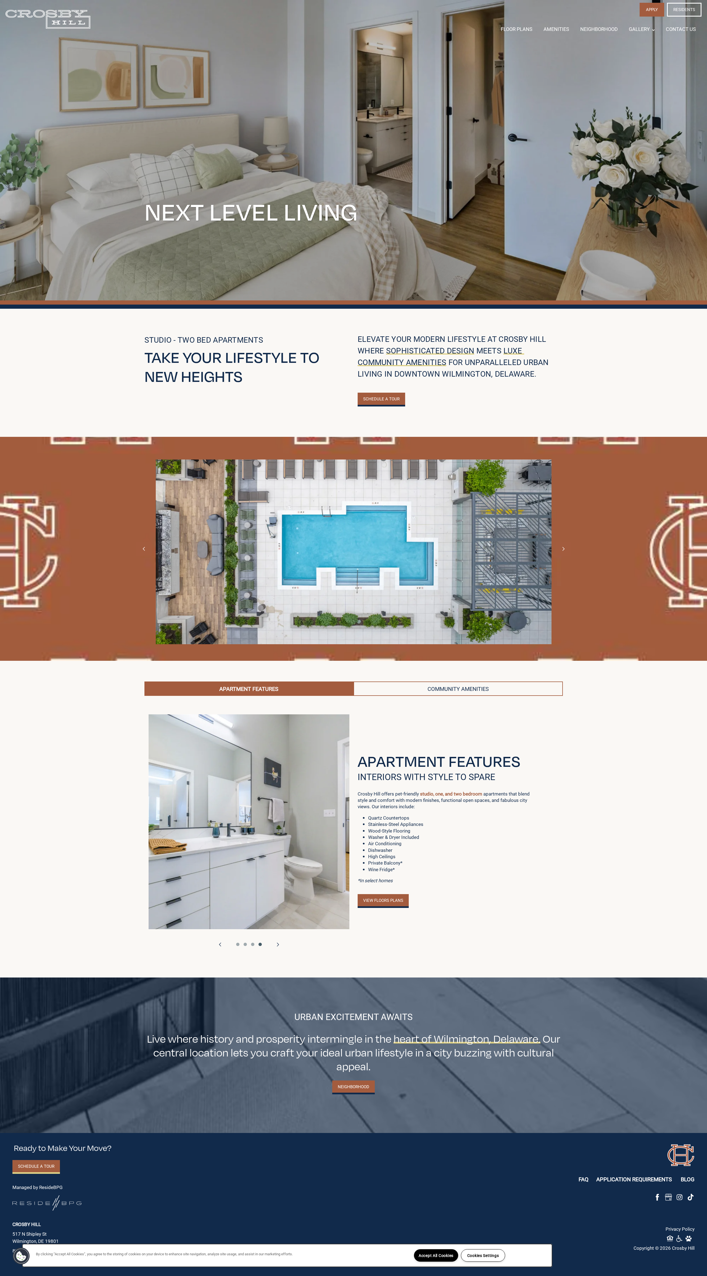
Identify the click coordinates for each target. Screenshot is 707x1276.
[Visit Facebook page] (657, 1197)
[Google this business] (668, 1197)
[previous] (144, 549)
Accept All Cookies (436, 1255)
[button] (652, 10)
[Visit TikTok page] (690, 1197)
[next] (563, 549)
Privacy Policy (680, 1229)
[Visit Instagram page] (679, 1197)
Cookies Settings (483, 1255)
